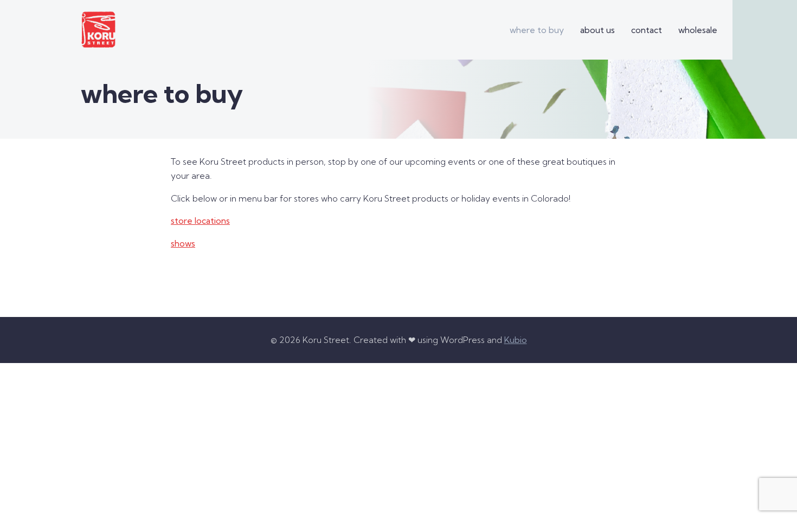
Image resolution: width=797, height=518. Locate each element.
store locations (200, 220)
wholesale (697, 29)
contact (646, 29)
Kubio (515, 339)
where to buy (537, 29)
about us (597, 29)
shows (183, 243)
